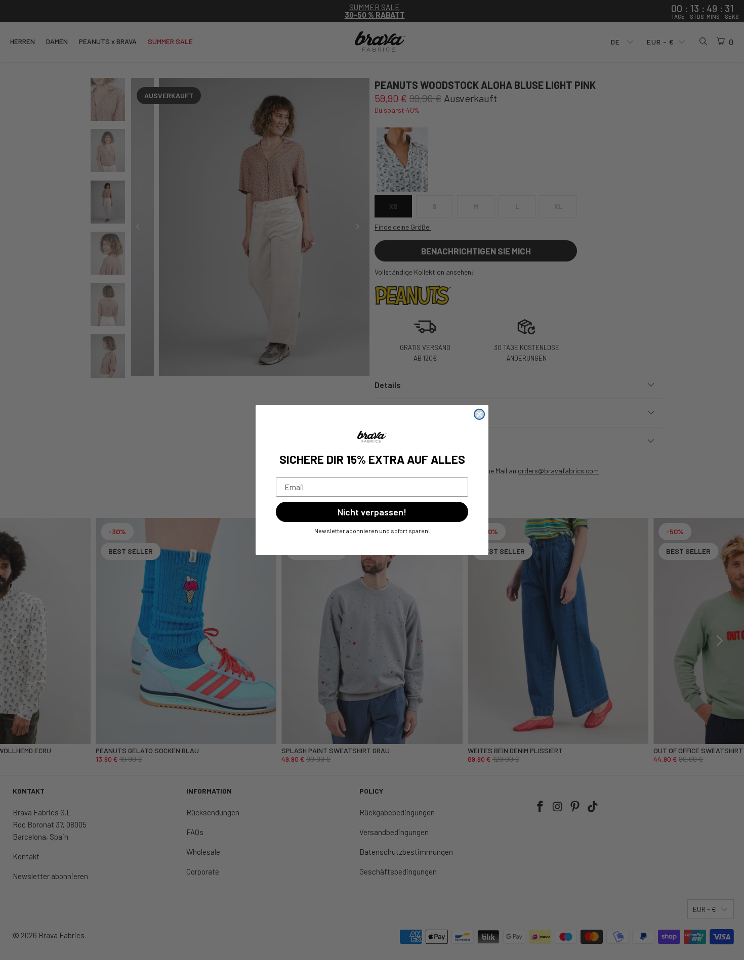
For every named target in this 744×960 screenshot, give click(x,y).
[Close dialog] (479, 414)
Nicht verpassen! (372, 511)
